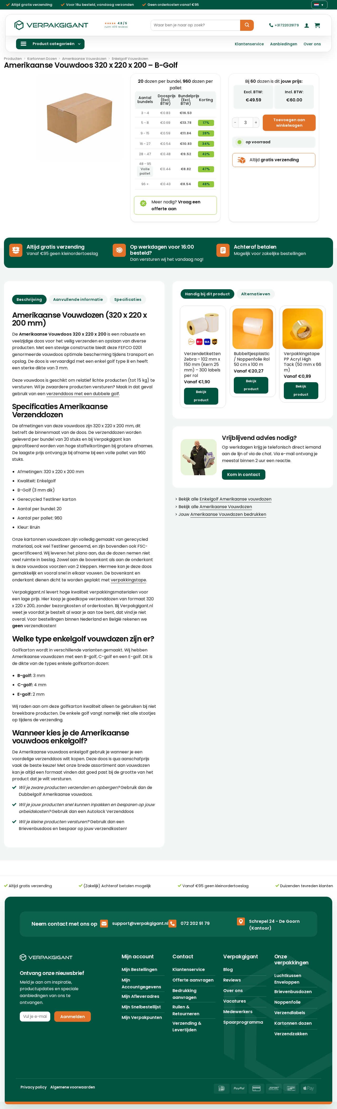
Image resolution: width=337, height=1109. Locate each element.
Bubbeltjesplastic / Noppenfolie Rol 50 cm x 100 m (252, 359)
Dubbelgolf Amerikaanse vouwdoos (55, 794)
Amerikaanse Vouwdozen (84, 58)
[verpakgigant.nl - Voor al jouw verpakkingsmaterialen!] (51, 25)
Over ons (312, 44)
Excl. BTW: (253, 92)
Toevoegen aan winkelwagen (289, 122)
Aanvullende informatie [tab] (78, 299)
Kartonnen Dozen (42, 58)
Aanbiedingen (283, 44)
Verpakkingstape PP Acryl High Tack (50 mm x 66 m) (302, 362)
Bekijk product (201, 396)
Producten (13, 58)
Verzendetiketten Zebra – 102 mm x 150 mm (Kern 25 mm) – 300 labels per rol (202, 365)
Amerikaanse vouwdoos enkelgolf (53, 752)
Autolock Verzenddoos (110, 811)
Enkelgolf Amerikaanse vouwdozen (235, 499)
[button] (306, 25)
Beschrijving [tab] (29, 299)
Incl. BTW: (294, 92)
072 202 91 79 (195, 923)
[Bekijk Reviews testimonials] (33, 1043)
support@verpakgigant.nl (140, 923)
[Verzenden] (247, 25)
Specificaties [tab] (128, 299)
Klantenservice (249, 44)
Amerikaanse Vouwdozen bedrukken (228, 514)
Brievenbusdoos (35, 829)
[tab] (208, 294)
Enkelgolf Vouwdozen (130, 58)
